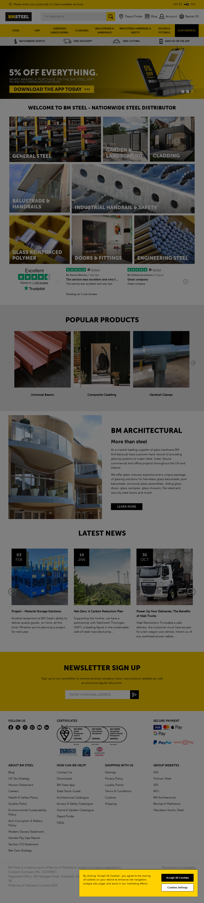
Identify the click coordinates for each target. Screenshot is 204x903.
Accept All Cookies (177, 877)
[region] (138, 883)
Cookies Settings (177, 887)
